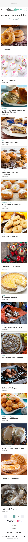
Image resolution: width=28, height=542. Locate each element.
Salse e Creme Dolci (7, 446)
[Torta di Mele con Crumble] (14, 343)
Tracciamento (6, 539)
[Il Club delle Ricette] (14, 9)
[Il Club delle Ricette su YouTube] (20, 533)
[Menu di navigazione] (2, 9)
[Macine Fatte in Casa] (14, 222)
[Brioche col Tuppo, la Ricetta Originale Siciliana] (14, 96)
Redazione (14, 525)
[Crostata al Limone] (14, 283)
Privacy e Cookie (14, 539)
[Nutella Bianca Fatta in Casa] (14, 434)
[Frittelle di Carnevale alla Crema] (14, 190)
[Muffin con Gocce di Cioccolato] (14, 158)
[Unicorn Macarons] (14, 66)
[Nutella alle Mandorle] (14, 495)
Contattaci (14, 528)
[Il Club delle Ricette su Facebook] (8, 533)
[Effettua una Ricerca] (25, 9)
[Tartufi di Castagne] (14, 373)
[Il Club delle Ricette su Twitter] (14, 533)
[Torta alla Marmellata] (14, 128)
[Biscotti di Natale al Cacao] (14, 313)
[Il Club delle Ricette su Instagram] (11, 533)
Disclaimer (22, 539)
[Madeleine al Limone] (14, 404)
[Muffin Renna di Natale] (14, 252)
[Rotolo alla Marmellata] (14, 464)
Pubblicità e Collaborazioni (14, 527)
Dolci (3, 170)
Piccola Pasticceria (6, 47)
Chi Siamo (14, 523)
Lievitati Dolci (5, 108)
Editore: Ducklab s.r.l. (17, 536)
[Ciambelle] (14, 35)
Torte (3, 140)
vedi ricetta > (5, 52)
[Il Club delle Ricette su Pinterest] (17, 533)
